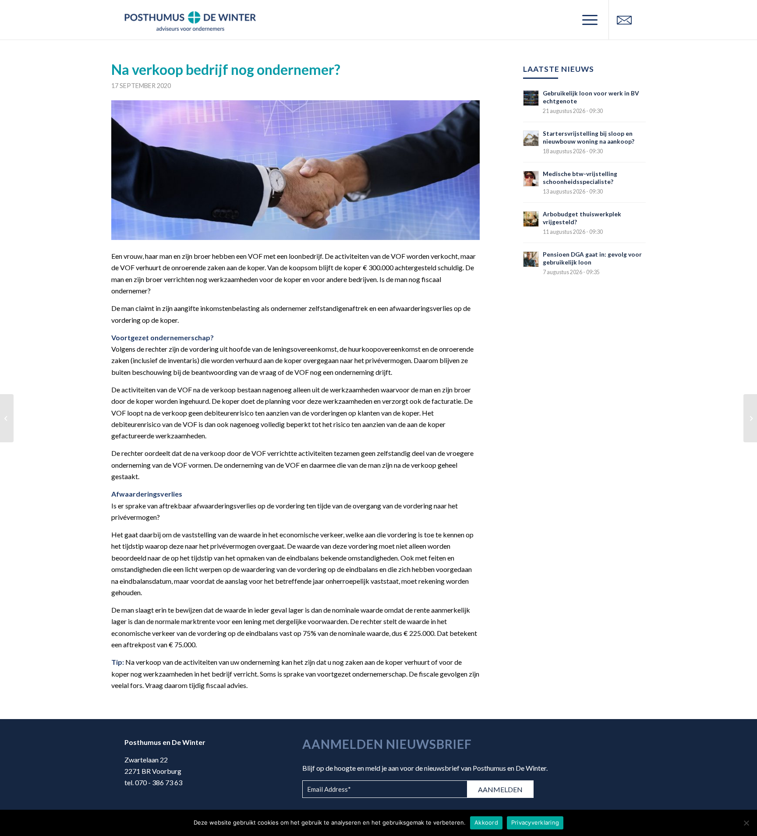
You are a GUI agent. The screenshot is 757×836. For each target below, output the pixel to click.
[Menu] (587, 19)
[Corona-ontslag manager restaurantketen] (750, 418)
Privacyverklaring (535, 822)
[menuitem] (587, 19)
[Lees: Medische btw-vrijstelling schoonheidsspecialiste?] (531, 179)
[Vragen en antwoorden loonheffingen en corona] (7, 418)
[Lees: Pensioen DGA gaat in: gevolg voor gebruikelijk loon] (531, 259)
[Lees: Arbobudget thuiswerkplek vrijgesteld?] (531, 219)
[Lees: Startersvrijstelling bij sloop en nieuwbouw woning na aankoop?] (531, 138)
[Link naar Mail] (624, 19)
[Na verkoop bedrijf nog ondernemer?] (295, 170)
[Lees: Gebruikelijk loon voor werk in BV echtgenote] (531, 98)
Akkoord (486, 822)
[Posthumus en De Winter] (190, 19)
